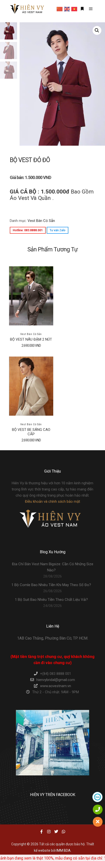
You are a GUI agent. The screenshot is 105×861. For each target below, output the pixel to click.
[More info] (82, 9)
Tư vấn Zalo (57, 230)
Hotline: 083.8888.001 (28, 230)
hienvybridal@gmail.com (55, 680)
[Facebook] (41, 831)
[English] (67, 8)
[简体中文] (60, 8)
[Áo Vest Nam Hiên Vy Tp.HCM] (27, 8)
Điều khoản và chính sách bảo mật (52, 501)
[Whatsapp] (63, 831)
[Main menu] (90, 9)
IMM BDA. (63, 850)
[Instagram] (49, 831)
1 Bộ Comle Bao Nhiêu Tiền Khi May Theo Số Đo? (51, 585)
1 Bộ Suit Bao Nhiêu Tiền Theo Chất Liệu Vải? (51, 599)
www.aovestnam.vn (55, 686)
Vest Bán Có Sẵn (41, 220)
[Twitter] (56, 831)
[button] (97, 30)
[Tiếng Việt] (74, 8)
